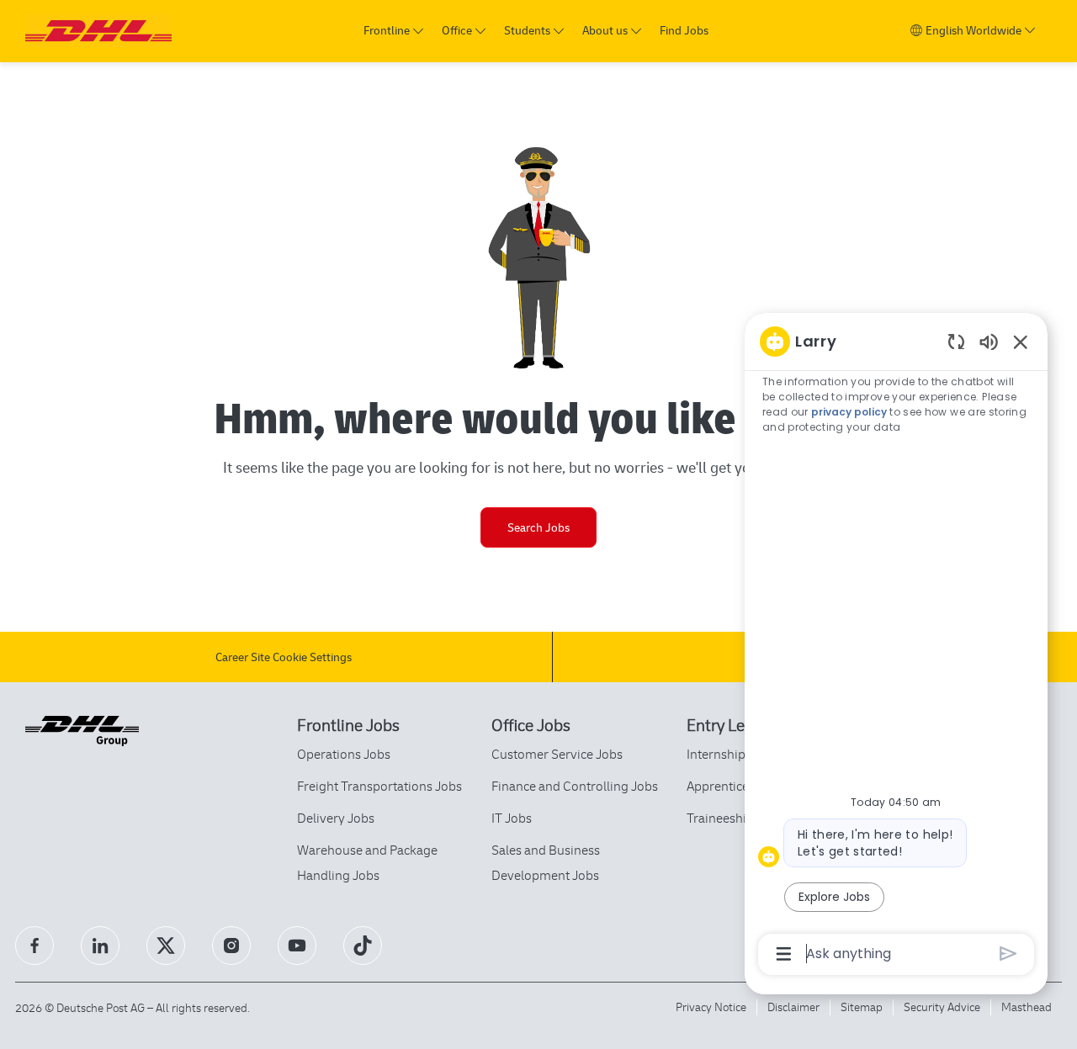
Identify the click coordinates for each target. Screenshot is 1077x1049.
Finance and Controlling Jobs (574, 785)
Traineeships (723, 817)
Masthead (1026, 1007)
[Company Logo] (98, 30)
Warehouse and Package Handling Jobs (367, 862)
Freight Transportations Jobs (379, 785)
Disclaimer (793, 1007)
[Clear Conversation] (956, 341)
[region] (896, 646)
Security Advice (942, 1007)
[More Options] (783, 954)
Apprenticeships (733, 785)
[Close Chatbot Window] (1021, 341)
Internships (719, 753)
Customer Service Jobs (557, 753)
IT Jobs (511, 817)
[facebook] (34, 945)
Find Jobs (684, 31)
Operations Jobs (343, 753)
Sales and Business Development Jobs (545, 862)
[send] (1008, 953)
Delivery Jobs (335, 817)
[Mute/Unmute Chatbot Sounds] (988, 341)
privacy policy (849, 412)
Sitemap (862, 1007)
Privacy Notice (711, 1007)
